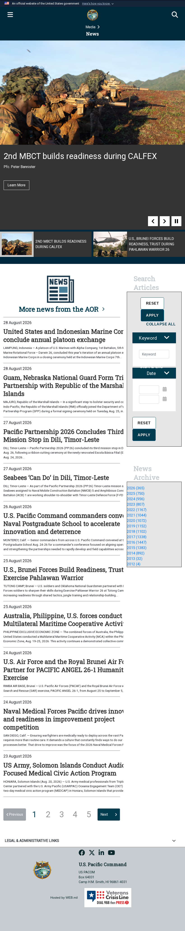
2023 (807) (135, 504)
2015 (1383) (136, 548)
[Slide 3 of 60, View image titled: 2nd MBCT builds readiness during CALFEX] (46, 244)
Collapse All (161, 324)
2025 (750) (135, 493)
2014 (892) (135, 553)
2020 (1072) (136, 521)
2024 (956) (135, 499)
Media (91, 27)
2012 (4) (133, 564)
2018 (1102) (136, 531)
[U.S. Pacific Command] (42, 870)
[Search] (175, 15)
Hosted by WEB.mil (64, 897)
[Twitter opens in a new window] (92, 853)
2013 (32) (134, 559)
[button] (98, 3)
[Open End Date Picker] (164, 399)
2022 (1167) (136, 510)
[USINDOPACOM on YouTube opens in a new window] (111, 853)
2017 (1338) (136, 537)
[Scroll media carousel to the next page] (165, 221)
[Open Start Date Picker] (164, 389)
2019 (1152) (136, 526)
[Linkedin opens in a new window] (101, 853)
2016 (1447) (136, 542)
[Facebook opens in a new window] (82, 853)
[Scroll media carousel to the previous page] (153, 221)
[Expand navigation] (10, 15)
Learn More (16, 185)
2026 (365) (135, 488)
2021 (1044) (136, 515)
